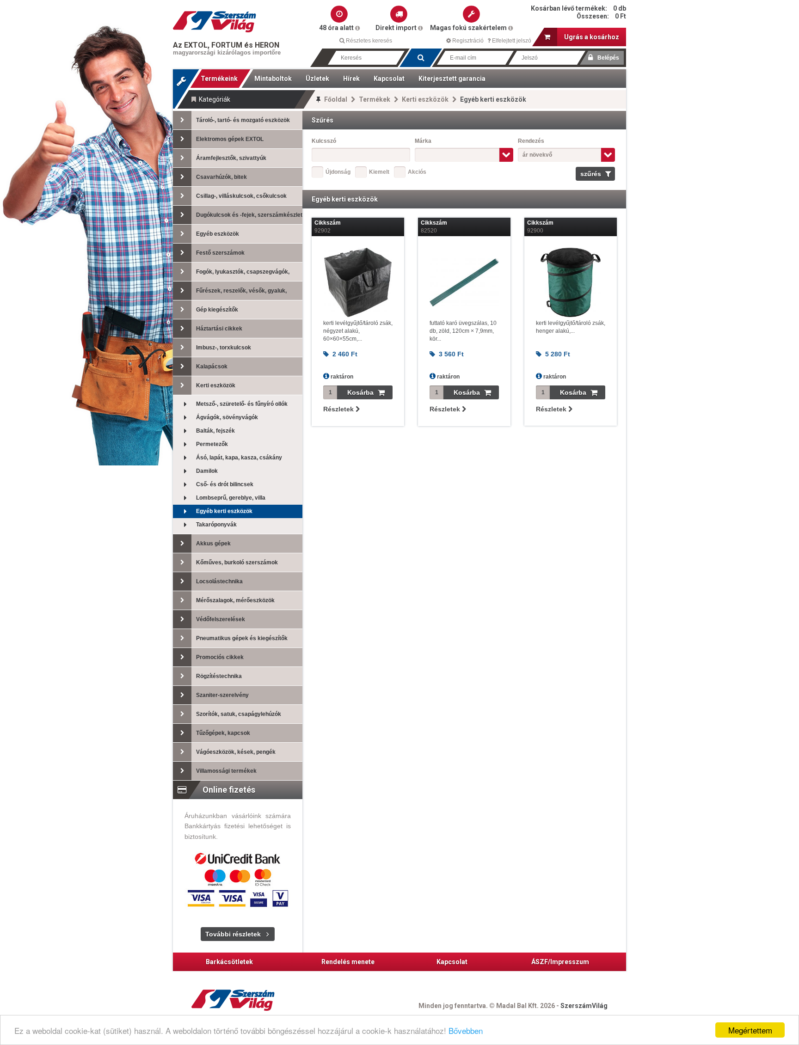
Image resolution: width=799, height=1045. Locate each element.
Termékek (374, 99)
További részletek (233, 934)
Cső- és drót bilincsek (224, 484)
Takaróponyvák (216, 524)
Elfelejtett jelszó (511, 40)
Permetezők (212, 444)
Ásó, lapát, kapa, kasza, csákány (239, 457)
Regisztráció (467, 40)
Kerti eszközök (425, 99)
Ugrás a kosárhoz (591, 37)
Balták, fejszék (215, 431)
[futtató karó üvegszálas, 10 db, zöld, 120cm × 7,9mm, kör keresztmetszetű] (464, 282)
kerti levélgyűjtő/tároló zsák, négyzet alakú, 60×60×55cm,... (358, 331)
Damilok (207, 471)
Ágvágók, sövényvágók (227, 417)
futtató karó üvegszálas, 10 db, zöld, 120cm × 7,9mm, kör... (463, 331)
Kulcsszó (324, 141)
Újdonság (338, 172)
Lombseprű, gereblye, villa (230, 498)
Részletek (339, 409)
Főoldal (335, 99)
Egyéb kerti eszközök (224, 511)
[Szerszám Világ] (214, 21)
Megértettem (750, 1030)
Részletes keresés (368, 40)
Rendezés (531, 141)
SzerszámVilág (584, 1005)
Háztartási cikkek (219, 328)
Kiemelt (379, 172)
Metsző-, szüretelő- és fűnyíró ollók (242, 404)
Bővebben (466, 1030)
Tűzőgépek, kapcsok (223, 733)
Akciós (417, 172)
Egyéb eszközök (217, 234)
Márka (423, 141)
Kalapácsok (211, 366)
